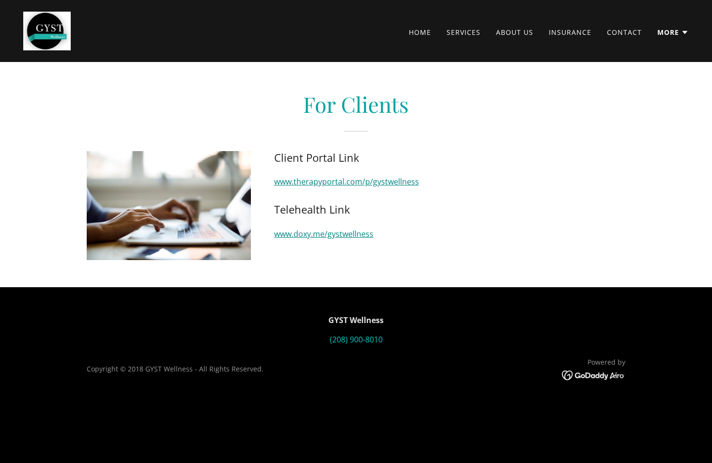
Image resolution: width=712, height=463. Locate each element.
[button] (673, 32)
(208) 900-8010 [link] (356, 339)
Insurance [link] (570, 32)
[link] (47, 30)
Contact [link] (624, 32)
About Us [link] (514, 32)
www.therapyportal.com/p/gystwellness (346, 181)
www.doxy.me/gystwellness (323, 234)
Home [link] (420, 32)
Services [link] (463, 32)
